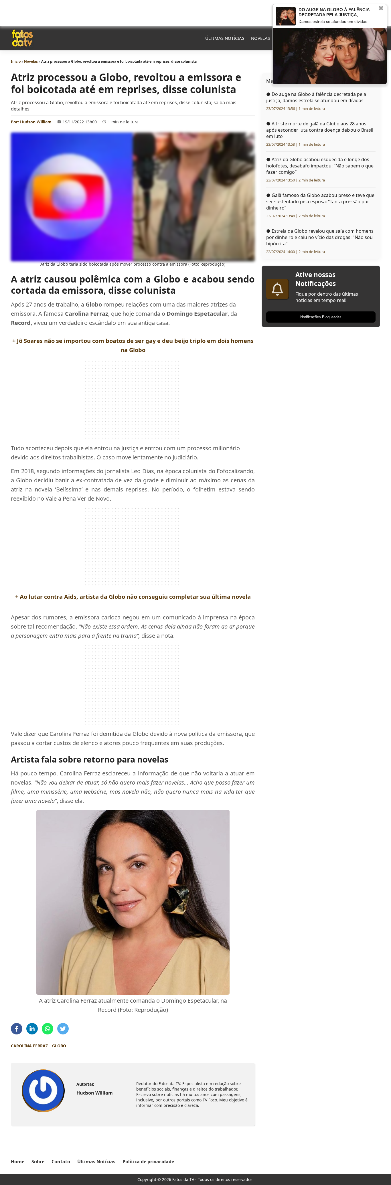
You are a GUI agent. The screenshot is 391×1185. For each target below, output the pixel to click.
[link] (43, 1091)
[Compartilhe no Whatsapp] (47, 1028)
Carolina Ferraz (29, 1045)
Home (17, 1161)
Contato (61, 1161)
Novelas (260, 38)
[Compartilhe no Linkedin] (32, 1028)
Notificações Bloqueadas (320, 317)
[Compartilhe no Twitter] (63, 1028)
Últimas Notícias (224, 38)
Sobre (37, 1161)
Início (16, 61)
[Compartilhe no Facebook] (16, 1028)
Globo (59, 1045)
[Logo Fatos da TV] (22, 38)
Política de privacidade (148, 1161)
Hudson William (36, 122)
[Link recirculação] (286, 16)
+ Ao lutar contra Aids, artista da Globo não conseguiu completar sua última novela (133, 597)
